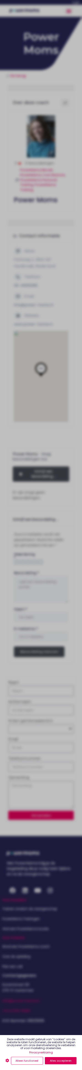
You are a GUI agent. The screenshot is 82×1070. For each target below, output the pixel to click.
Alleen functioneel (26, 1061)
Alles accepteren (61, 1061)
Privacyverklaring (41, 1052)
